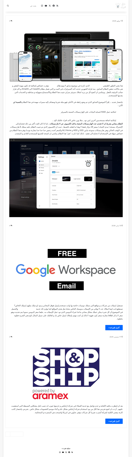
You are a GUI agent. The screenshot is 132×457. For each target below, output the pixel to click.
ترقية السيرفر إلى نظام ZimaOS (96, 25)
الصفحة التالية (16, 434)
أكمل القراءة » (114, 328)
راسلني (73, 6)
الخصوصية (64, 6)
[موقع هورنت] (121, 6)
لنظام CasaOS (96, 85)
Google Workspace (27, 309)
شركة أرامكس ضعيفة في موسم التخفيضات (88, 341)
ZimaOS (52, 85)
